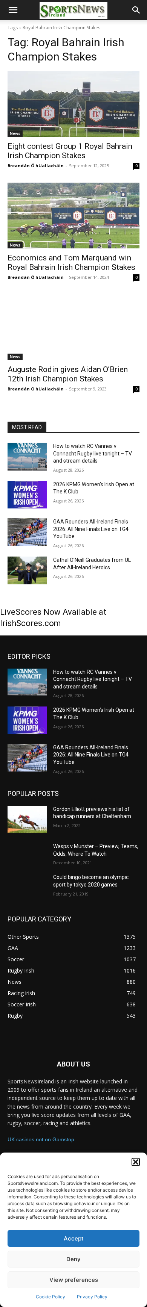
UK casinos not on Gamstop (41, 1139)
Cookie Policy (50, 1296)
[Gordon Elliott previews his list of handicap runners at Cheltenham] (27, 820)
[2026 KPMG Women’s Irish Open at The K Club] (27, 495)
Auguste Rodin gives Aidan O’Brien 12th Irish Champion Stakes (68, 374)
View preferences (73, 1279)
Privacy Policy (92, 1296)
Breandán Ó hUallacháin (36, 165)
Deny (73, 1259)
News (15, 133)
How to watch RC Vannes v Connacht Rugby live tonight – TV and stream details (92, 453)
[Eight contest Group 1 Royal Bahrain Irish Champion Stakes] (73, 104)
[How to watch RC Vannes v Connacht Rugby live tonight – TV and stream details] (27, 456)
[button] (135, 1162)
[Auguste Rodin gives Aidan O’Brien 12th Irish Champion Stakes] (73, 327)
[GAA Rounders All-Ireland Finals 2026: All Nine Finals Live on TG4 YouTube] (27, 532)
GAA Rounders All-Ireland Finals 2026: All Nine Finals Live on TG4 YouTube (91, 529)
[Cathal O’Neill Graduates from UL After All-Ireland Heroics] (27, 570)
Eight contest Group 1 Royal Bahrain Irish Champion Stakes (70, 151)
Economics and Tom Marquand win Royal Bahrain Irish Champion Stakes (71, 262)
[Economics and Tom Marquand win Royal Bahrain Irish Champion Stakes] (73, 215)
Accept (74, 1238)
